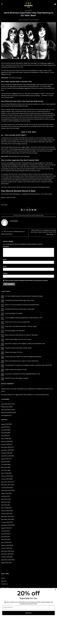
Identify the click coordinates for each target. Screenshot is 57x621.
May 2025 (4, 467)
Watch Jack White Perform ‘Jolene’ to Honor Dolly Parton (22, 361)
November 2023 (5, 519)
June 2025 (4, 464)
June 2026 (4, 430)
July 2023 (3, 531)
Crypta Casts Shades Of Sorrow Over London (18, 339)
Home (3, 578)
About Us (3, 581)
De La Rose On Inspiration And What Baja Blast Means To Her (22, 374)
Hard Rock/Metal (6, 410)
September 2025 (6, 456)
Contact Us (4, 584)
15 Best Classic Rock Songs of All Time (16, 369)
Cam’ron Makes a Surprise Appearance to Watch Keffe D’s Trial (23, 317)
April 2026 (4, 436)
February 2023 (5, 545)
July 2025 (4, 462)
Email (5, 266)
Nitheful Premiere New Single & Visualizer (17, 378)
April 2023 (4, 539)
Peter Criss (19, 65)
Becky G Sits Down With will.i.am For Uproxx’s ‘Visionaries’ (21, 335)
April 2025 (4, 470)
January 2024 (5, 513)
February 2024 (5, 511)
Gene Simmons (5, 63)
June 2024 (4, 499)
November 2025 (5, 450)
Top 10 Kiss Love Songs (14, 78)
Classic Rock (28, 10)
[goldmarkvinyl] (28, 4)
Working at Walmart (7, 395)
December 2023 (6, 516)
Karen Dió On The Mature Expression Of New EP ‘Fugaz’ (21, 326)
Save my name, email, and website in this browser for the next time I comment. (26, 280)
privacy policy (31, 617)
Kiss (46, 63)
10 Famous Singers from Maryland (14, 330)
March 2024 (4, 508)
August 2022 (4, 563)
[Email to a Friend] (30, 210)
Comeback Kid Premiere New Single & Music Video (19, 300)
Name (5, 259)
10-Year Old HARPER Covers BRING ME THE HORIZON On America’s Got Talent (27, 390)
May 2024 (4, 502)
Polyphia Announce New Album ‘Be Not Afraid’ (18, 348)
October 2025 (5, 453)
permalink (41, 215)
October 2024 (5, 488)
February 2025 (5, 476)
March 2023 (4, 542)
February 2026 (5, 441)
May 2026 (4, 433)
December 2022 (6, 551)
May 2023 (4, 537)
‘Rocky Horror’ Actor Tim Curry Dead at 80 (17, 322)
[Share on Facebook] (24, 210)
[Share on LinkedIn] (35, 210)
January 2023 (5, 548)
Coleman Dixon (5, 389)
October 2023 (5, 522)
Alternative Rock (6, 404)
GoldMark (35, 19)
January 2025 (5, 479)
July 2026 (4, 427)
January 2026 (5, 444)
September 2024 (6, 490)
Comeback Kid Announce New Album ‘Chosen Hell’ (19, 309)
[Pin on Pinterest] (32, 210)
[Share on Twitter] (27, 210)
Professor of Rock (20, 70)
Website (5, 273)
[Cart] (55, 4)
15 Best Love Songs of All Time (13, 352)
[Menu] (2, 4)
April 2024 (4, 505)
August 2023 (4, 528)
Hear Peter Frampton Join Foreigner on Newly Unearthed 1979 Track (25, 343)
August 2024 (4, 493)
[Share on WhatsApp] (22, 210)
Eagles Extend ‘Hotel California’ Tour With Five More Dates (32, 395)
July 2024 (4, 496)
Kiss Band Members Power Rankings (18, 156)
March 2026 (4, 438)
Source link (4, 205)
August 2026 (4, 424)
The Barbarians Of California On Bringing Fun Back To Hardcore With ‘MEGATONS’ (28, 365)
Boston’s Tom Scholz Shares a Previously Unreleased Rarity (22, 304)
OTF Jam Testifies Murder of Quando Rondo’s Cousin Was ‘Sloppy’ (24, 296)
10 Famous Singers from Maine (13, 313)
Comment (6, 246)
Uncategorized (5, 415)
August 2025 (4, 459)
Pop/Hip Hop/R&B (6, 412)
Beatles (15, 167)
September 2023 (6, 525)
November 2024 (6, 485)
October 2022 (5, 557)
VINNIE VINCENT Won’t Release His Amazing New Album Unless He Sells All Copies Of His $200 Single (43, 232)
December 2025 (6, 447)
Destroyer (26, 72)
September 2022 (6, 560)
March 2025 (4, 473)
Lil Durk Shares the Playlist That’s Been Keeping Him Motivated (23, 356)
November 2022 (5, 554)
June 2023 (4, 534)
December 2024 (6, 482)
